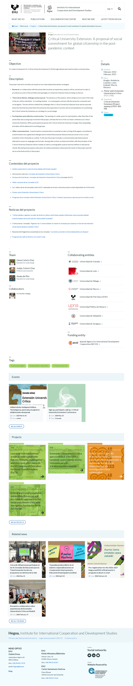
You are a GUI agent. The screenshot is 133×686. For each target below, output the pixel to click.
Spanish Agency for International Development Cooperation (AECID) (99, 342)
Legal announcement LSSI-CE (51, 638)
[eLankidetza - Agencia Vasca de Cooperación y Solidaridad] (105, 673)
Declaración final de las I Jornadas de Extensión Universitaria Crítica (36, 177)
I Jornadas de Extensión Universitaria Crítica (43, 174)
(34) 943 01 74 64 (52, 678)
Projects (33, 26)
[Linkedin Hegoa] (94, 655)
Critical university (60, 366)
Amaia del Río (23, 276)
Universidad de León (88, 271)
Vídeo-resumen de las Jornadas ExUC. (25, 182)
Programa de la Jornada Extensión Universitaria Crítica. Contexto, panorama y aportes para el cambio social (52, 197)
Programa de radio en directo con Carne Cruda (28, 237)
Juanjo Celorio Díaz (26, 268)
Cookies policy (71, 638)
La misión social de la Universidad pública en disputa (69, 232)
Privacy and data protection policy (23, 638)
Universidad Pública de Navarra (93, 307)
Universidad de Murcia (89, 289)
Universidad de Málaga (89, 281)
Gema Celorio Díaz (25, 260)
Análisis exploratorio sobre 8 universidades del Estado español (34, 169)
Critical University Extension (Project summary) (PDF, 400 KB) (112, 105)
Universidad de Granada (90, 261)
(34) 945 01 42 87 (52, 662)
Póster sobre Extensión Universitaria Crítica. (28, 192)
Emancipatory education (39, 366)
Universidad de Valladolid (90, 316)
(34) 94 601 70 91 (19, 663)
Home (16, 26)
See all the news (17, 621)
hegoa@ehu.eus (18, 666)
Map (10, 671)
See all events (16, 426)
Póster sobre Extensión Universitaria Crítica (114, 93)
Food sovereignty (18, 366)
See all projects (17, 522)
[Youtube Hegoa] (89, 655)
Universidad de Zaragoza (90, 324)
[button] (18, 19)
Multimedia (90, 187)
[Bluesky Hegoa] (98, 655)
